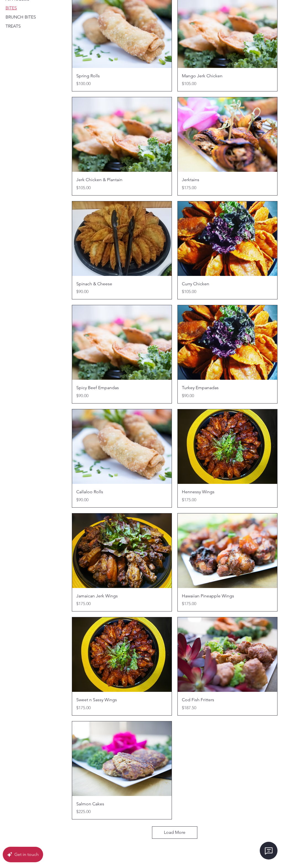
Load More (174, 832)
